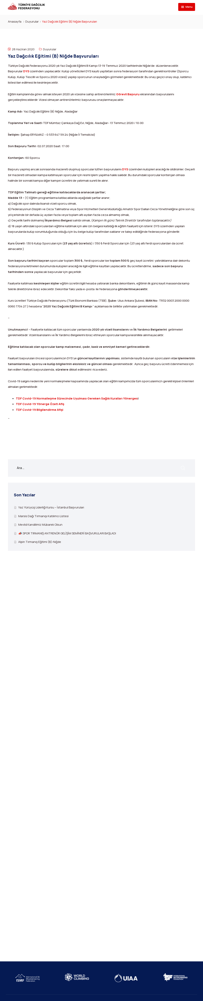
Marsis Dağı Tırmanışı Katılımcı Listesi (43, 516)
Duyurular (32, 21)
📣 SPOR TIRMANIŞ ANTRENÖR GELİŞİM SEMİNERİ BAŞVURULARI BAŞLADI (67, 533)
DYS (26, 71)
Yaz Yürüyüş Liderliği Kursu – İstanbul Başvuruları (51, 507)
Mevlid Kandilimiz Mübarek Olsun (40, 524)
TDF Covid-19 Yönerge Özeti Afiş (40, 404)
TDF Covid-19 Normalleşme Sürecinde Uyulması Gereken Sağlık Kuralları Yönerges (77, 398)
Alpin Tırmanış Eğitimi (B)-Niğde (39, 542)
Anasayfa (14, 21)
